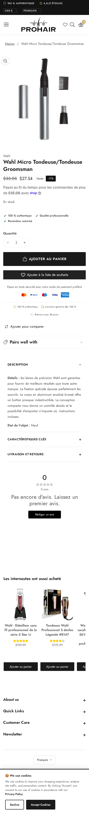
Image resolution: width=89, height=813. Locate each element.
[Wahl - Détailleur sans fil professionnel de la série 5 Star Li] (21, 604)
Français (43, 760)
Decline (14, 805)
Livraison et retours (25, 454)
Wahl (6, 156)
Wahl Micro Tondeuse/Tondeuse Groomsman (52, 43)
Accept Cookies (41, 805)
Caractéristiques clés (27, 439)
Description (18, 364)
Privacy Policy (14, 794)
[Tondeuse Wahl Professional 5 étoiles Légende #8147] (57, 604)
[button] (44, 342)
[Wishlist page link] (65, 25)
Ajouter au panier (21, 666)
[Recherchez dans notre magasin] (73, 25)
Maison (10, 43)
